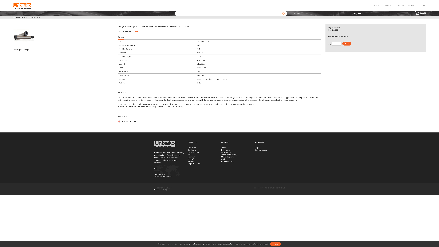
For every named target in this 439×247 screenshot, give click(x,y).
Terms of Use (269, 188)
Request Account (261, 150)
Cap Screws (192, 148)
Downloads (400, 5)
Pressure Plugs (193, 152)
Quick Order (296, 13)
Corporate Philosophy (229, 154)
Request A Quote (194, 164)
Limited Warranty (227, 161)
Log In (330, 28)
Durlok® (191, 159)
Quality (223, 159)
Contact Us (422, 5)
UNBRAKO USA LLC (165, 188)
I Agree (275, 244)
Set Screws (192, 150)
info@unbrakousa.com (163, 177)
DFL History (225, 150)
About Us (388, 5)
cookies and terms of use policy (257, 244)
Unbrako (224, 148)
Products (377, 5)
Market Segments (227, 157)
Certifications (226, 152)
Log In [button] (360, 13)
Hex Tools (191, 157)
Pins (189, 154)
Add (348, 43)
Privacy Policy (258, 188)
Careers (411, 5)
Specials (191, 161)
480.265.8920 (160, 174)
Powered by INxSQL (160, 190)
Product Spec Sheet (129, 121)
